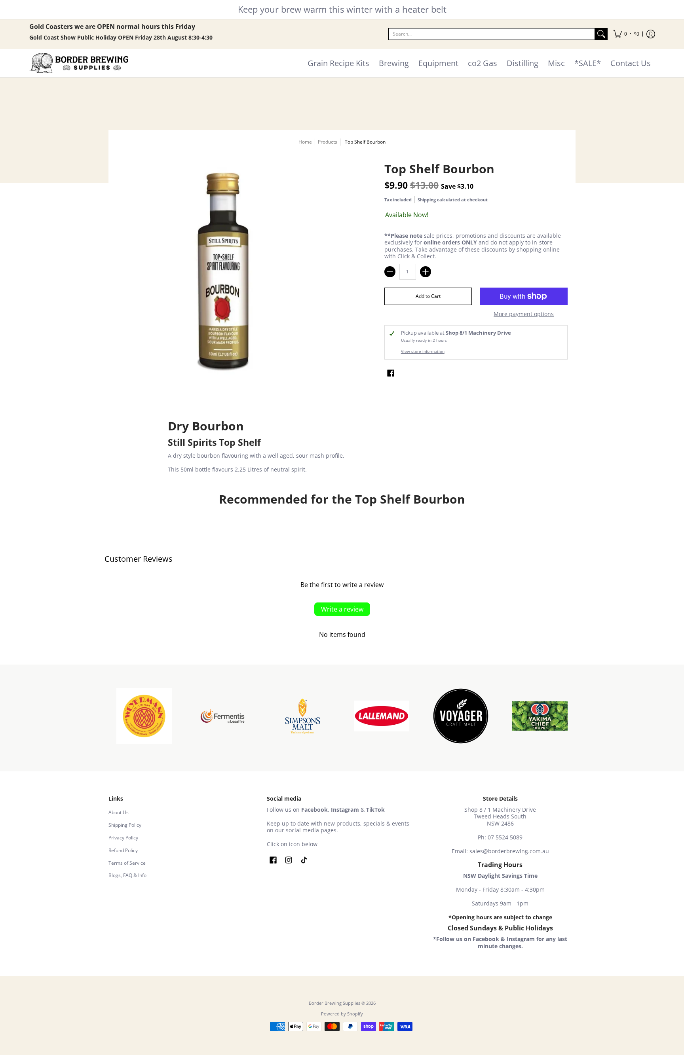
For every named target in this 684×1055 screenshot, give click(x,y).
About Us (118, 812)
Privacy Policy (123, 837)
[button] (626, 34)
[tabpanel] (342, 447)
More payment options (524, 314)
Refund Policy (123, 850)
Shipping (427, 200)
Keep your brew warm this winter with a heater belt (342, 9)
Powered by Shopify (342, 1014)
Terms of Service (127, 863)
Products (327, 141)
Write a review (342, 609)
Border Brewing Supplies (334, 1003)
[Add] (425, 271)
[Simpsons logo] (302, 716)
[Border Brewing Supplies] (78, 63)
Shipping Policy (124, 825)
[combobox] (491, 34)
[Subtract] (389, 271)
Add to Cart (428, 296)
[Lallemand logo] (381, 716)
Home (305, 141)
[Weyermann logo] (144, 716)
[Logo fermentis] (223, 716)
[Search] (601, 34)
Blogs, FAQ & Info (127, 875)
